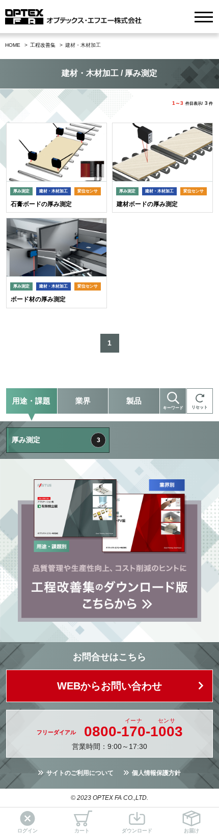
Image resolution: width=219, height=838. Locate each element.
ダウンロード (137, 830)
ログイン (27, 830)
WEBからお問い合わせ (109, 685)
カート (82, 830)
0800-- (133, 732)
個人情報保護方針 (156, 772)
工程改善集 (43, 45)
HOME (12, 45)
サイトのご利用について (80, 772)
